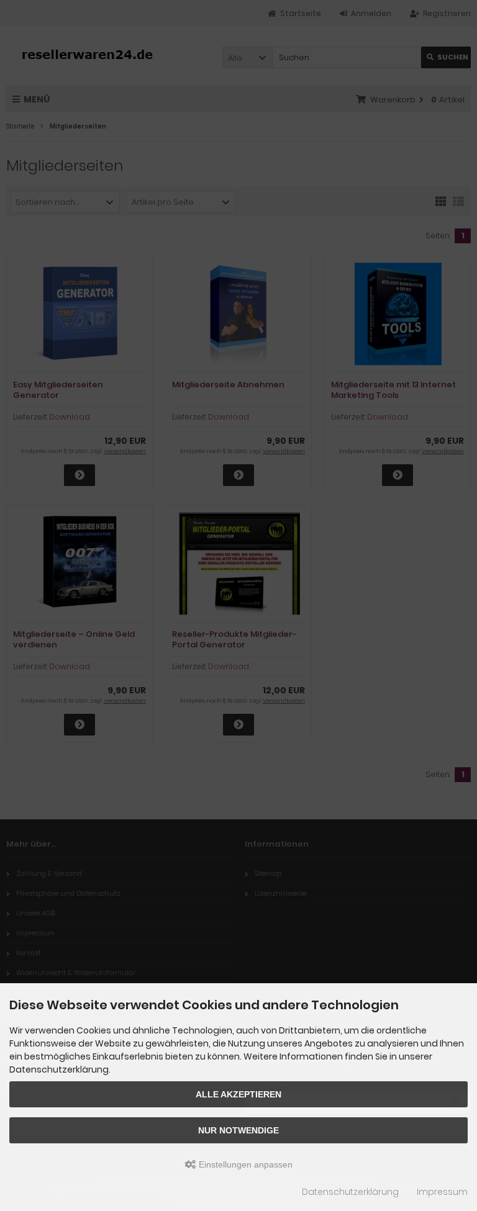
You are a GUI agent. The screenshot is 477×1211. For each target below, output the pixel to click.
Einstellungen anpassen (244, 1164)
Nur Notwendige (238, 1130)
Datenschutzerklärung (350, 1192)
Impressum (442, 1192)
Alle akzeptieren (238, 1094)
